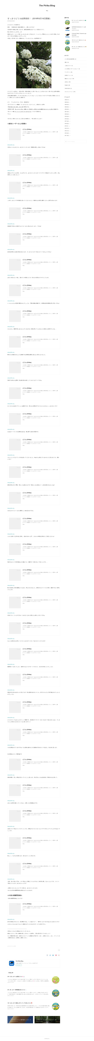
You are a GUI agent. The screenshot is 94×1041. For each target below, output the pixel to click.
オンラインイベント (70, 91)
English (67, 85)
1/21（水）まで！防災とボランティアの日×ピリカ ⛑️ (19, 1003)
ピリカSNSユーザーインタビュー (72, 68)
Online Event (68, 88)
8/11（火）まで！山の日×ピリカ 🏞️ (79, 20)
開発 (67, 62)
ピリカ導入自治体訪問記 (70, 59)
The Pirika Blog (47, 5)
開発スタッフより (69, 78)
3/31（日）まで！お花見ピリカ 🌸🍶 (16, 976)
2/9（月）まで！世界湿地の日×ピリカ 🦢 (17, 989)
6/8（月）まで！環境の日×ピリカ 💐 (79, 46)
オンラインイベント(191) (11, 946)
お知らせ (67, 81)
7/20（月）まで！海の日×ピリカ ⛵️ (79, 40)
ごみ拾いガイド (69, 65)
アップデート (68, 72)
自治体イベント (69, 75)
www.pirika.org (10, 145)
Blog (47, 10)
